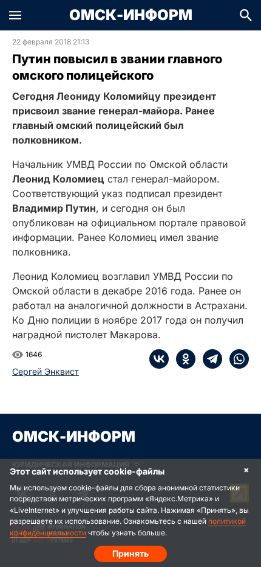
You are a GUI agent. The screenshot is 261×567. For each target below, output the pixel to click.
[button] (15, 15)
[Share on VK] (159, 359)
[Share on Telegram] (208, 359)
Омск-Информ (130, 15)
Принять (130, 553)
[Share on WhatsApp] (235, 359)
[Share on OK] (182, 359)
